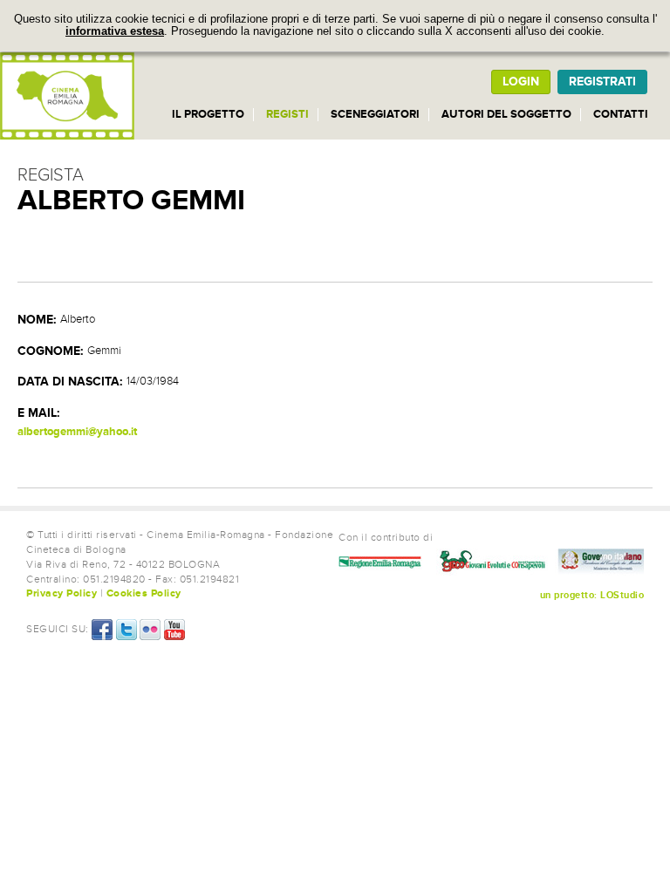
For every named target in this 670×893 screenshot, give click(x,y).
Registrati (602, 81)
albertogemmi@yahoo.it (77, 432)
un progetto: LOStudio (592, 595)
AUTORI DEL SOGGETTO (506, 114)
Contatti (620, 114)
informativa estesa (114, 31)
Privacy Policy (61, 593)
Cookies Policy (143, 593)
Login (520, 81)
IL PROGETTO (208, 114)
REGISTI (287, 114)
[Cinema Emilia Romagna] (67, 96)
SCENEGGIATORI (375, 114)
